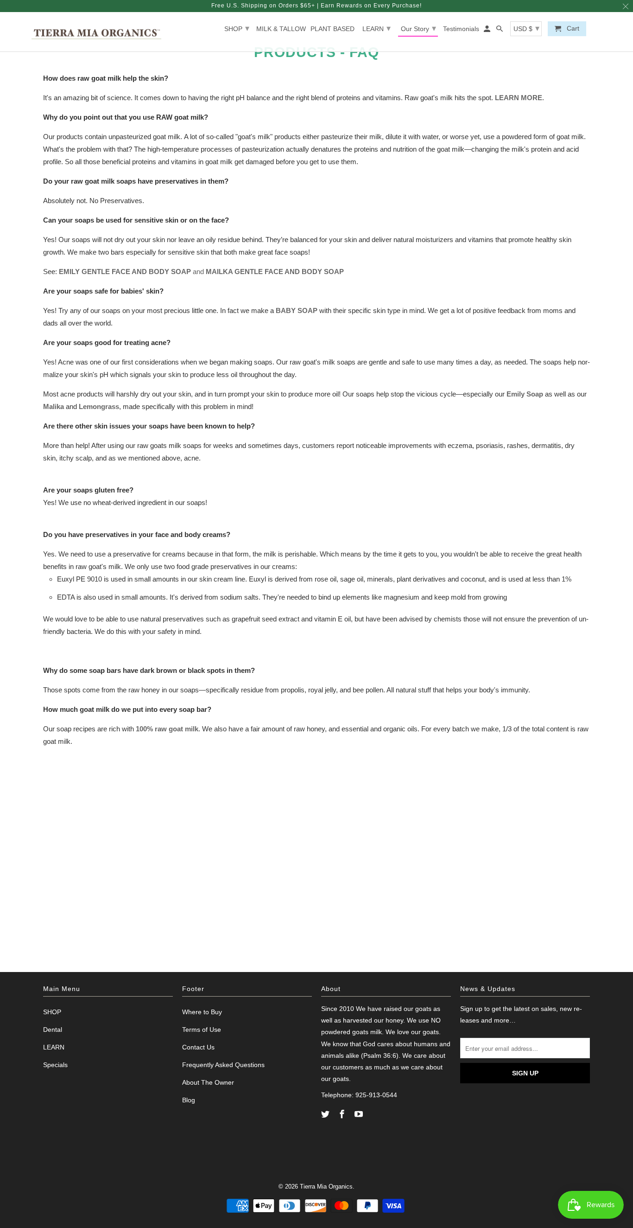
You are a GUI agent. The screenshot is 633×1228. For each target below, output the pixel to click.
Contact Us (198, 1047)
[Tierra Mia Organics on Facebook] (343, 1114)
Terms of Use (201, 1029)
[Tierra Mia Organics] (96, 32)
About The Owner (208, 1082)
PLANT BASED (332, 28)
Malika (53, 406)
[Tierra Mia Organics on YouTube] (359, 1114)
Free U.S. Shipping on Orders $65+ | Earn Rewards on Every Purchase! (316, 5)
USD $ (526, 28)
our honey (388, 1020)
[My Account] (488, 30)
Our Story (418, 28)
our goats (417, 1008)
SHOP (236, 28)
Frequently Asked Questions (223, 1064)
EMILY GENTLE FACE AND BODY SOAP (125, 271)
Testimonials (461, 28)
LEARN (376, 28)
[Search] (500, 30)
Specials (55, 1064)
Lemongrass (99, 406)
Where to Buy (202, 1012)
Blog (188, 1100)
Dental (52, 1029)
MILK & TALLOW (281, 28)
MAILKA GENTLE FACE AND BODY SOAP (275, 271)
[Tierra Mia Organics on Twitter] (326, 1114)
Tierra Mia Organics (326, 1186)
